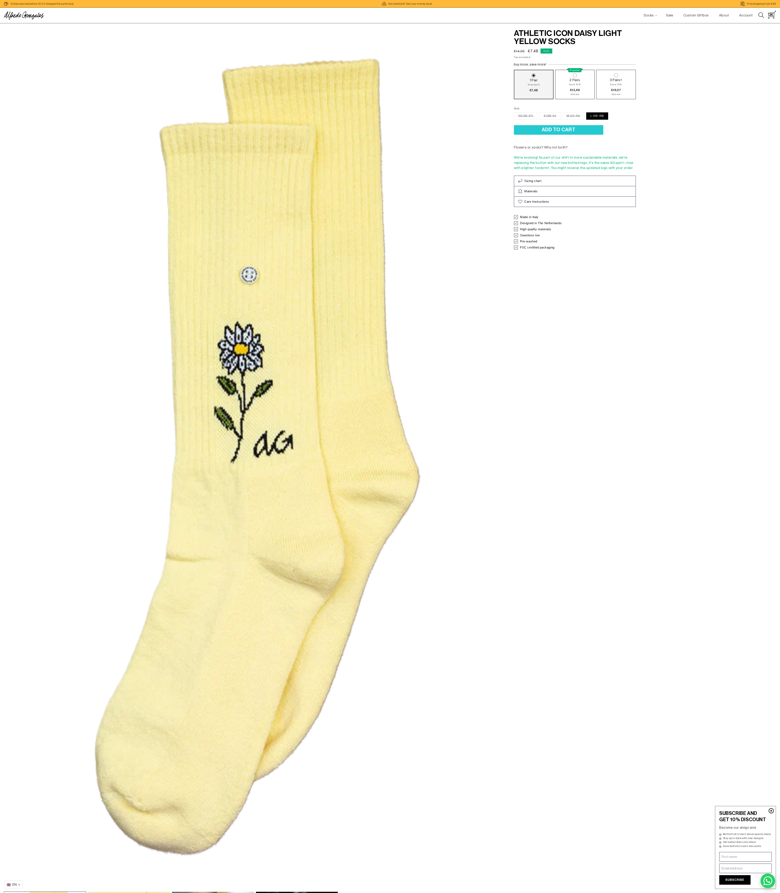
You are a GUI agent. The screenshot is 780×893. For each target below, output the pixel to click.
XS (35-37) (528, 117)
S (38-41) (552, 117)
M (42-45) (575, 117)
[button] (649, 15)
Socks (649, 15)
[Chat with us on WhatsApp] (767, 881)
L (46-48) (597, 116)
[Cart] (772, 15)
